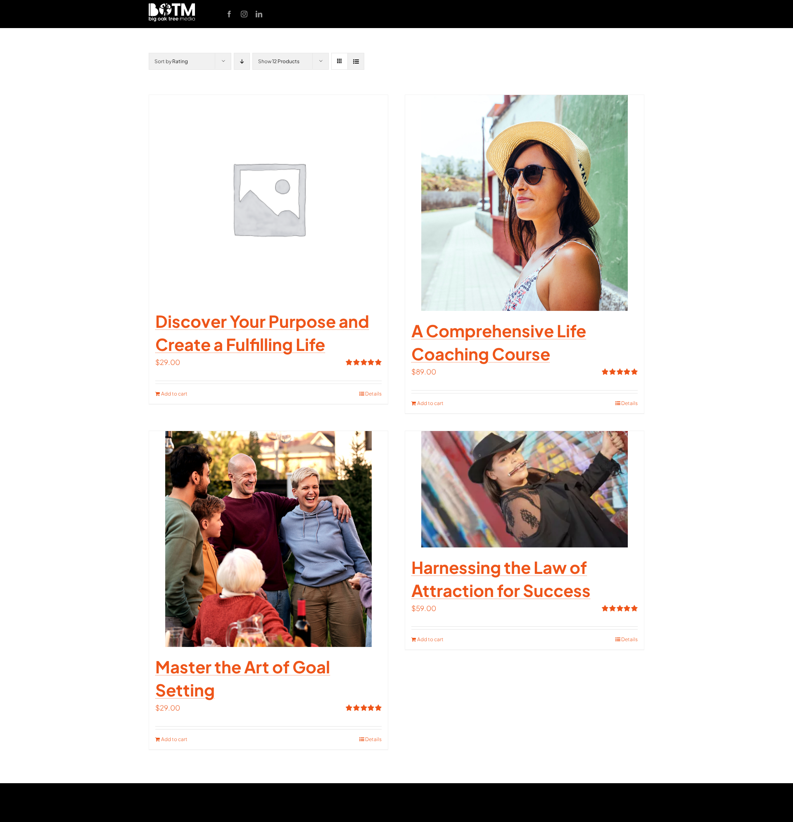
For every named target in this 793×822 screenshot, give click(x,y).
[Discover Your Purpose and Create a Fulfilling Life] (268, 198)
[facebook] (229, 14)
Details (373, 394)
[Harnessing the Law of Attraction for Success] (524, 489)
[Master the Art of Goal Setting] (268, 539)
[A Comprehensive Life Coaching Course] (524, 203)
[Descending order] (242, 61)
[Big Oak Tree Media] (172, 6)
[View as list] (356, 61)
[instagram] (244, 14)
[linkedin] (259, 14)
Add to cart (174, 394)
